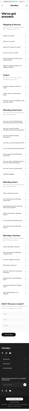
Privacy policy (10, 404)
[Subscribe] (24, 384)
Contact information (17, 406)
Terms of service (17, 404)
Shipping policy (24, 404)
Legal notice (10, 406)
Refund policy (4, 404)
